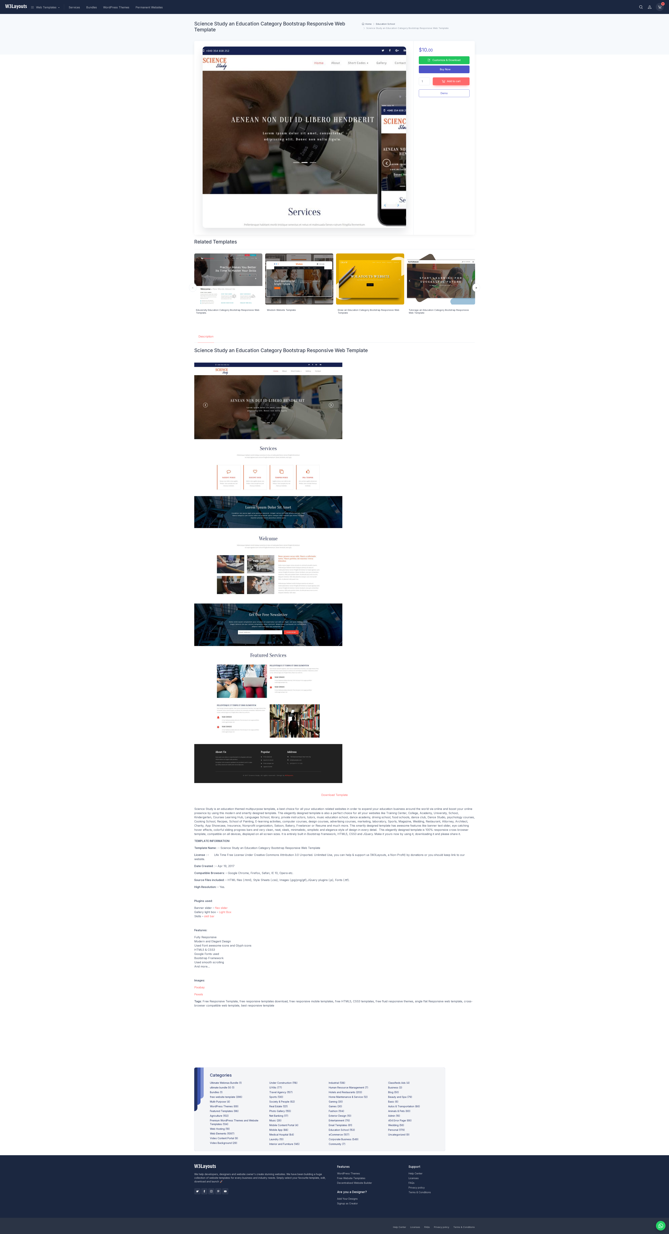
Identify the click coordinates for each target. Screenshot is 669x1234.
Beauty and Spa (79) (400, 1096)
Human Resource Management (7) (348, 1087)
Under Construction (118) (283, 1082)
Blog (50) (393, 1092)
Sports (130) (276, 1096)
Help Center (415, 1173)
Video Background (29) (223, 1142)
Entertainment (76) (339, 1120)
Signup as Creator (347, 1203)
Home (368, 23)
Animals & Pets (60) (399, 1111)
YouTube (225, 1191)
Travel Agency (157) (281, 1092)
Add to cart (453, 81)
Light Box (225, 912)
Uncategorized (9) (399, 1134)
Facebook (204, 1191)
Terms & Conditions (420, 1192)
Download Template (334, 795)
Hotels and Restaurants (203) (345, 1092)
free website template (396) (226, 1096)
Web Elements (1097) (222, 1133)
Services (74, 7)
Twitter (197, 1191)
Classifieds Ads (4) (399, 1082)
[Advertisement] (334, 1034)
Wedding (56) (396, 1125)
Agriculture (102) (219, 1115)
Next (476, 287)
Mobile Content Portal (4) (283, 1125)
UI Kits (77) (275, 1087)
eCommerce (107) (339, 1134)
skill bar (209, 916)
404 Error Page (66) (400, 1120)
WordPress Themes (116, 7)
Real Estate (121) (278, 1106)
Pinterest (218, 1191)
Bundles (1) (216, 1092)
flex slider (221, 908)
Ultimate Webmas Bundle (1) (226, 1082)
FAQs (411, 1182)
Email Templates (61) (340, 1125)
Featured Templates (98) (224, 1111)
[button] (641, 7)
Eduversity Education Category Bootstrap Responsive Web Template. (227, 311)
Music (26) (275, 1120)
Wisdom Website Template (281, 310)
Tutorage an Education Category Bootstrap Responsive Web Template (439, 311)
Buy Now (445, 69)
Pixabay (199, 987)
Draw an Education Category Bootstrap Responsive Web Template (368, 311)
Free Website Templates (351, 1178)
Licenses (414, 1178)
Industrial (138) (337, 1082)
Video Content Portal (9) (224, 1138)
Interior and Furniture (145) (284, 1143)
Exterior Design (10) (340, 1115)
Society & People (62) (282, 1101)
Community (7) (337, 1143)
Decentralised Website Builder (354, 1182)
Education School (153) (342, 1129)
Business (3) (395, 1087)
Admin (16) (394, 1115)
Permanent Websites (149, 7)
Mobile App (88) (278, 1129)
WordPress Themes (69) (224, 1106)
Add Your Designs (347, 1198)
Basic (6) (393, 1101)
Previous (193, 287)
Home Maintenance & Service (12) (348, 1096)
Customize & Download (446, 60)
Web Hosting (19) (220, 1128)
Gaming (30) (336, 1101)
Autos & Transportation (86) (404, 1106)
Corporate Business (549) (344, 1139)
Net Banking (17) (278, 1115)
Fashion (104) (336, 1111)
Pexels (198, 994)
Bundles (91, 7)
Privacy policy (417, 1187)
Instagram (211, 1191)
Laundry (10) (276, 1139)
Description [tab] (205, 336)
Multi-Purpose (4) (220, 1101)
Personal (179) (396, 1129)
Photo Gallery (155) (280, 1111)
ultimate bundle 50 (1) (222, 1087)
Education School (385, 23)
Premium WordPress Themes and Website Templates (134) (234, 1122)
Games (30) (335, 1106)
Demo (444, 93)
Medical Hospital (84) (281, 1134)
